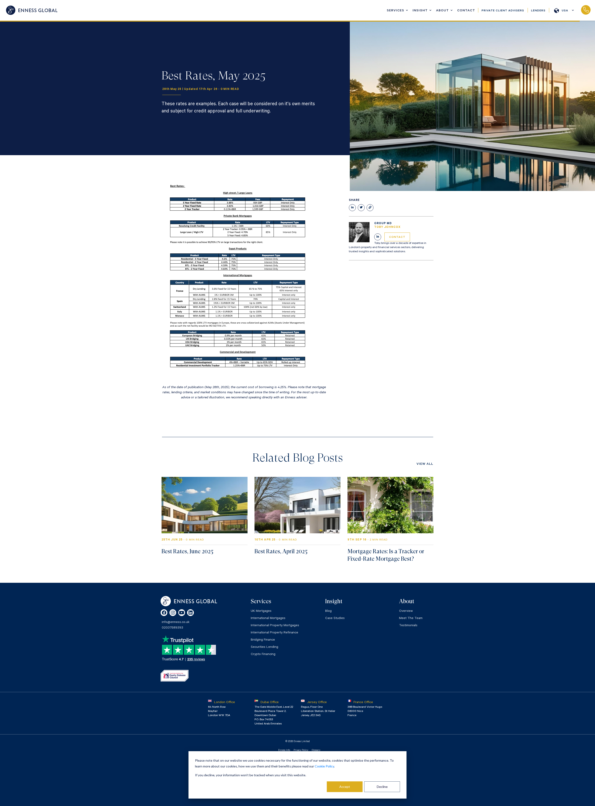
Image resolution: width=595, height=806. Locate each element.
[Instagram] (172, 612)
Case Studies (335, 618)
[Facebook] (164, 612)
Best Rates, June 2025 (187, 551)
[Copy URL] (370, 207)
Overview (406, 611)
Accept (344, 787)
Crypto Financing (263, 654)
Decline (382, 787)
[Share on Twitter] (361, 207)
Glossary (316, 750)
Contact (466, 11)
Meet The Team (411, 618)
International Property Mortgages (275, 626)
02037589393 (585, 10)
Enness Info (284, 750)
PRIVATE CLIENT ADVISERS (503, 11)
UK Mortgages (261, 611)
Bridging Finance (263, 640)
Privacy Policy (301, 750)
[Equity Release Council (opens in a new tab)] (174, 675)
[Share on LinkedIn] (352, 207)
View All (424, 464)
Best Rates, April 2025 (281, 551)
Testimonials (408, 626)
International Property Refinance (274, 633)
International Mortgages (268, 618)
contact (397, 237)
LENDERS (538, 11)
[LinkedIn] (190, 612)
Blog (328, 611)
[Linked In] (377, 236)
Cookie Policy (324, 766)
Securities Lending (264, 647)
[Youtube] (181, 612)
